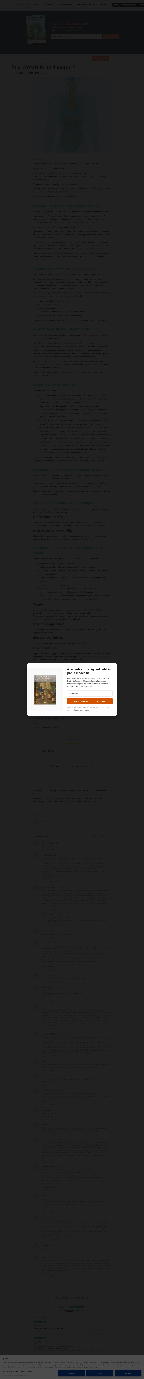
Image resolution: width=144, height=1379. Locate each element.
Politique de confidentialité (81, 710)
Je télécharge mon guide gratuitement (90, 701)
